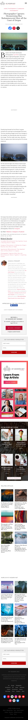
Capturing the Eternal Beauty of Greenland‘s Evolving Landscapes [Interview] (6, 596)
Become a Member (14, 328)
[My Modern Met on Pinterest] (8, 696)
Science (21, 689)
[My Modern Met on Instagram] (15, 696)
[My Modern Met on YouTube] (23, 696)
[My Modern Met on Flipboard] (19, 696)
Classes (8, 689)
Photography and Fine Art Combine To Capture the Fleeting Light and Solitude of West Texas (7, 526)
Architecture (7, 687)
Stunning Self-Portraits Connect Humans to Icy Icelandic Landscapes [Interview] (7, 619)
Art (8, 685)
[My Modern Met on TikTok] (10, 700)
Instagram (17, 228)
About (4, 710)
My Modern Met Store (9, 427)
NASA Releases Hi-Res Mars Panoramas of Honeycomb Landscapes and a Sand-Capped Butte (21, 505)
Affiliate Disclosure (18, 712)
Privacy (11, 714)
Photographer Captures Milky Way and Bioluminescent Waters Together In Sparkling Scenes (13, 255)
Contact (6, 712)
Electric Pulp (20, 717)
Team (15, 710)
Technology (7, 691)
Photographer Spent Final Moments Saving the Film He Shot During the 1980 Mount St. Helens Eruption (20, 598)
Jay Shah (15, 55)
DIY (13, 687)
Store (23, 691)
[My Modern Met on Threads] (14, 700)
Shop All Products (14, 478)
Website (8, 231)
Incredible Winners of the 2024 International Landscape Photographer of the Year (20, 641)
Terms (15, 714)
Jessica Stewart (10, 24)
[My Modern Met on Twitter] (12, 696)
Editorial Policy (9, 710)
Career (16, 687)
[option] (7, 409)
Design (12, 685)
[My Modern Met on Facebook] (4, 696)
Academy (18, 691)
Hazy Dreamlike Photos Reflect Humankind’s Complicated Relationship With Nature (6, 549)
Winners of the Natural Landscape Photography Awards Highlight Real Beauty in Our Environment (21, 548)
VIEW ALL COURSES (10, 382)
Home (5, 8)
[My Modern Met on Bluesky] (17, 700)
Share (14, 305)
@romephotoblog (22, 296)
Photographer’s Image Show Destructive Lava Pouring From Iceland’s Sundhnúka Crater (7, 640)
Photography (12, 8)
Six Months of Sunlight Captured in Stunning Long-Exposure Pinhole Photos (7, 505)
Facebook (21, 231)
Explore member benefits (14, 331)
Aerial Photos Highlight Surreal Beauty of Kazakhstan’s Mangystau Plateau (20, 619)
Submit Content (20, 710)
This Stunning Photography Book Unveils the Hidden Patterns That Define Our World (20, 526)
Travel (13, 691)
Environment (15, 689)
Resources (22, 687)
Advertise (11, 712)
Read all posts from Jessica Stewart (16, 298)
